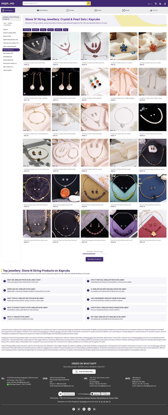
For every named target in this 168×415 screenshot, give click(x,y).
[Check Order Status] (160, 4)
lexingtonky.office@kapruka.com (64, 386)
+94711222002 (26, 384)
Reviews (93, 398)
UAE (107, 401)
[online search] (88, 3)
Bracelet (50, 30)
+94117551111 (19, 380)
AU (102, 401)
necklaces (45, 331)
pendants (140, 337)
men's (40, 340)
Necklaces (58, 30)
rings (157, 346)
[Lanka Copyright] (58, 401)
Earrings (43, 30)
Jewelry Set (27, 30)
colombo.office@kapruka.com (20, 382)
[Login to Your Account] (165, 4)
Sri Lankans (83, 401)
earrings (58, 331)
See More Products (94, 259)
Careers (111, 398)
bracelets (90, 337)
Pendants (35, 30)
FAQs (116, 398)
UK (104, 401)
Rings (65, 30)
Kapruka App (87, 394)
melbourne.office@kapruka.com (146, 386)
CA (109, 401)
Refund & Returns (102, 398)
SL (99, 401)
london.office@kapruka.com (102, 386)
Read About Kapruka (83, 398)
